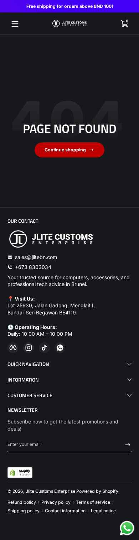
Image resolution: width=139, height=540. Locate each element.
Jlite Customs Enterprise (50, 491)
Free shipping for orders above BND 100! (69, 6)
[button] (124, 24)
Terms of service (93, 502)
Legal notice (103, 510)
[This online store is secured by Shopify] (19, 472)
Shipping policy (23, 510)
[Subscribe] (125, 444)
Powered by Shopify (97, 491)
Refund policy (21, 502)
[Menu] (14, 23)
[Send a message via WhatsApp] (127, 528)
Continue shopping (65, 149)
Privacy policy (56, 502)
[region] (69, 6)
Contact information (65, 510)
